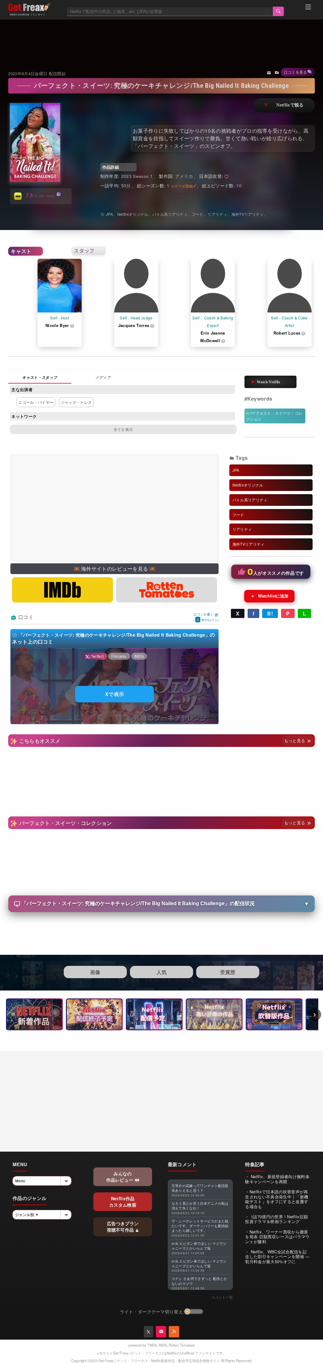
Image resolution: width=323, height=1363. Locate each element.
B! (270, 613)
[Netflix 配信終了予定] (94, 1014)
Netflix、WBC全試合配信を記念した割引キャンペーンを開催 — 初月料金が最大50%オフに (277, 1256)
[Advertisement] (162, 37)
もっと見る (295, 740)
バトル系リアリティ (169, 214)
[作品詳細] (39, 378)
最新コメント (182, 1164)
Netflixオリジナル (132, 214)
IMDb (163, 1345)
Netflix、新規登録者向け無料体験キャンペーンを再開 (277, 1178)
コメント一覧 (222, 1296)
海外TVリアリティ (248, 214)
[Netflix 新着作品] (34, 1014)
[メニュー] (308, 8)
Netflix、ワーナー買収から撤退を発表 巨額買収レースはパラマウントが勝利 (277, 1237)
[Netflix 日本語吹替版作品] (274, 1014)
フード (197, 214)
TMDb (152, 1345)
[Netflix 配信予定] (154, 1014)
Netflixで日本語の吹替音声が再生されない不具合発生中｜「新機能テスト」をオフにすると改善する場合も (276, 1199)
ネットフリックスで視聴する (284, 105)
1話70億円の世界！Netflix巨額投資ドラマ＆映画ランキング (276, 1219)
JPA (109, 214)
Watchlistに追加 (269, 595)
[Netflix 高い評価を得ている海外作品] (214, 1014)
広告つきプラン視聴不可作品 (123, 1226)
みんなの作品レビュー (120, 1176)
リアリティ (217, 214)
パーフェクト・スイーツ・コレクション (274, 415)
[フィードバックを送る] (269, 72)
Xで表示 (114, 694)
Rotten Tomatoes (182, 1345)
